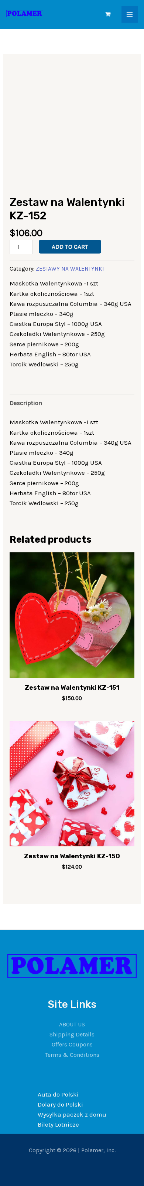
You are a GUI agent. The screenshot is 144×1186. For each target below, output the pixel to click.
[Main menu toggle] (129, 14)
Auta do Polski (58, 1094)
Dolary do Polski (60, 1104)
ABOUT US (72, 1024)
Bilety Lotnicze (58, 1124)
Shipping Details (72, 1034)
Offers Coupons (72, 1044)
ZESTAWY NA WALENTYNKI (70, 268)
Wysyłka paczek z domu (72, 1114)
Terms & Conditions (72, 1054)
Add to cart (70, 246)
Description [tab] (26, 402)
